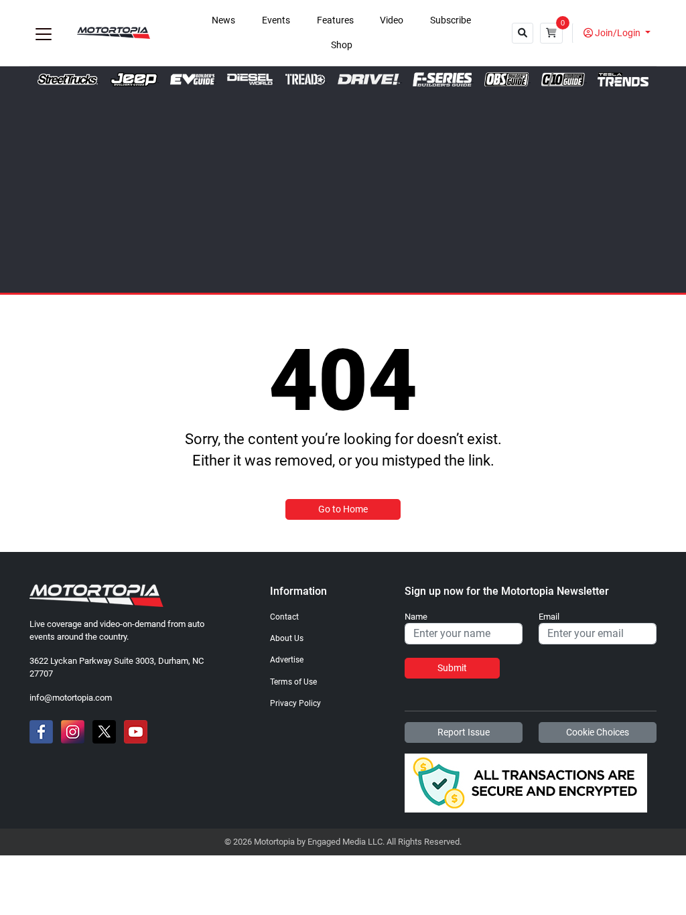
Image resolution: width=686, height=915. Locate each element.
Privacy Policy (295, 703)
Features (335, 20)
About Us (286, 638)
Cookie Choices (597, 732)
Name (416, 617)
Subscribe (450, 20)
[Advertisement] (343, 187)
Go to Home (343, 509)
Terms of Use (293, 682)
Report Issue (463, 732)
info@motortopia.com (70, 698)
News (223, 20)
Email (549, 617)
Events (276, 20)
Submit (452, 667)
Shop (341, 45)
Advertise (286, 659)
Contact (284, 617)
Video (391, 20)
